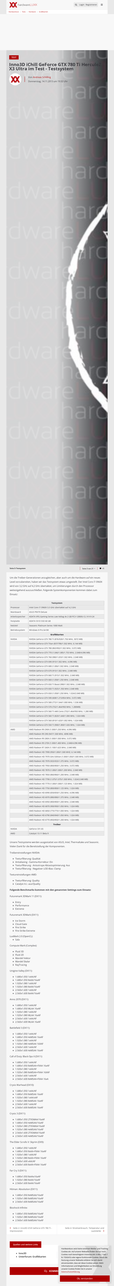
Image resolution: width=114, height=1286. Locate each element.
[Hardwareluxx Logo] (23, 5)
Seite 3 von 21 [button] (88, 568)
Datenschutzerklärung (70, 1271)
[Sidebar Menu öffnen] (101, 4)
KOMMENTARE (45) (59, 1271)
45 (103, 568)
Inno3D (22, 1253)
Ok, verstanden (85, 1278)
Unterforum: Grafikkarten (32, 1256)
